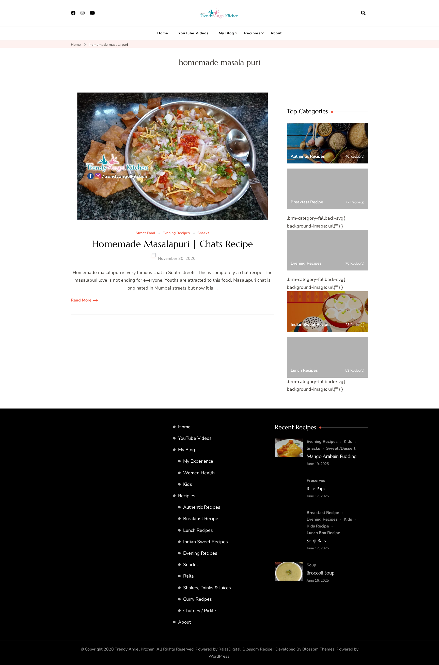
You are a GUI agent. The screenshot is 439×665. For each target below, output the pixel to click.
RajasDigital (229, 649)
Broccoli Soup (321, 573)
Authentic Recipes (201, 507)
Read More (81, 300)
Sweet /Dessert (340, 448)
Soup (311, 565)
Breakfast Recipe (200, 519)
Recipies (252, 33)
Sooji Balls (316, 540)
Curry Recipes (197, 599)
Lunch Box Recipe (323, 533)
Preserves (316, 480)
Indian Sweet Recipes (205, 542)
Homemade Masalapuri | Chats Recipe (172, 243)
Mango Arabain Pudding (332, 456)
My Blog (226, 33)
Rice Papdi (317, 488)
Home (162, 33)
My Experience (198, 461)
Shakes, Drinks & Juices (207, 588)
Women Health (199, 473)
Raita (188, 576)
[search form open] (363, 13)
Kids (187, 484)
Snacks (203, 233)
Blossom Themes (318, 649)
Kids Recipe (318, 526)
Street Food (145, 233)
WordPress (219, 656)
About (276, 33)
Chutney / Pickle (199, 611)
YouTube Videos (193, 33)
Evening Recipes (176, 233)
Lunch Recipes (198, 530)
